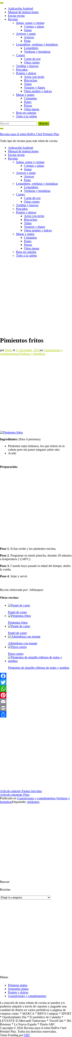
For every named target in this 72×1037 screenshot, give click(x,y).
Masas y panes (25, 94)
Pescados (22, 69)
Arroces (29, 37)
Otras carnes (32, 62)
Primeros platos (17, 985)
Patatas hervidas (21, 791)
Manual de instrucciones (23, 12)
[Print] (36, 708)
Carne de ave (32, 59)
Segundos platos (18, 988)
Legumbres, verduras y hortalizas (37, 44)
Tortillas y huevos (27, 66)
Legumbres (31, 48)
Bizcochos (30, 80)
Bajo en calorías (26, 112)
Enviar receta (16, 15)
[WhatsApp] (36, 689)
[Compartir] (36, 714)
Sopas (28, 30)
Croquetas (30, 98)
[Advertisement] (36, 296)
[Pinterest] (36, 695)
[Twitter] (36, 682)
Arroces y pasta (26, 33)
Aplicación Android (20, 8)
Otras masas (31, 109)
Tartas (28, 84)
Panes (27, 102)
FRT (27, 1035)
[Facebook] (36, 676)
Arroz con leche (34, 76)
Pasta (27, 41)
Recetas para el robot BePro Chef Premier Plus (29, 134)
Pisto (14, 794)
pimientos (33, 802)
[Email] (36, 701)
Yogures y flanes (34, 87)
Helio (8, 350)
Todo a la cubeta (26, 116)
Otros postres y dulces (38, 91)
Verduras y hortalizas (37, 51)
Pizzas (28, 105)
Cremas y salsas (34, 26)
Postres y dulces (26, 73)
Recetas (13, 19)
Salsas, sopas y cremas (30, 23)
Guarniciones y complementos (36, 798)
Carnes (20, 55)
